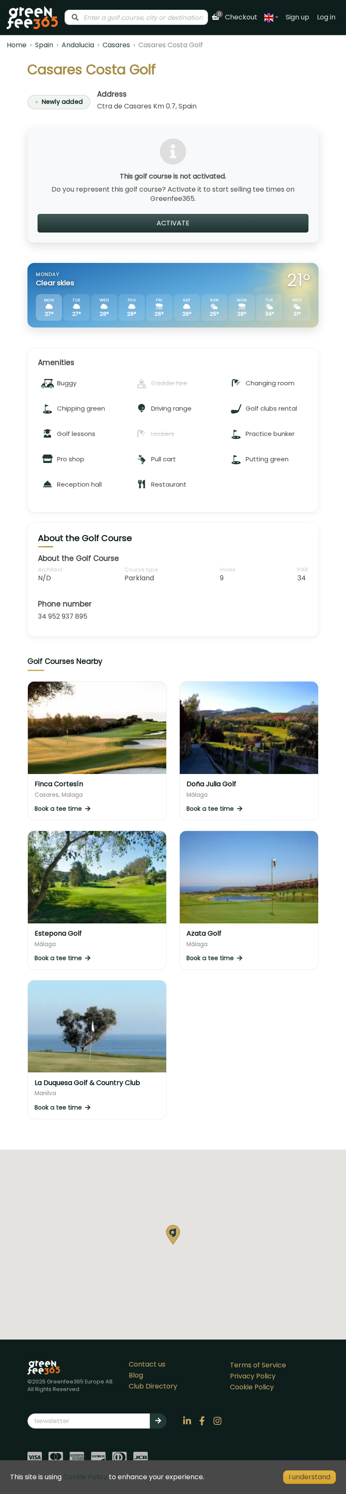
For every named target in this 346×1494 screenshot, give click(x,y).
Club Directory (153, 1386)
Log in (326, 17)
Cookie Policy (252, 1387)
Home (17, 45)
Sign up (297, 17)
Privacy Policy (253, 1376)
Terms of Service (258, 1365)
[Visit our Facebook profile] (202, 1421)
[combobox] (136, 17)
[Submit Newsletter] (158, 1421)
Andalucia (78, 45)
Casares (116, 45)
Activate (173, 223)
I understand (309, 1477)
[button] (173, 1234)
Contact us (147, 1364)
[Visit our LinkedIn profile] (187, 1421)
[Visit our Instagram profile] (217, 1421)
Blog (136, 1375)
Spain (44, 45)
